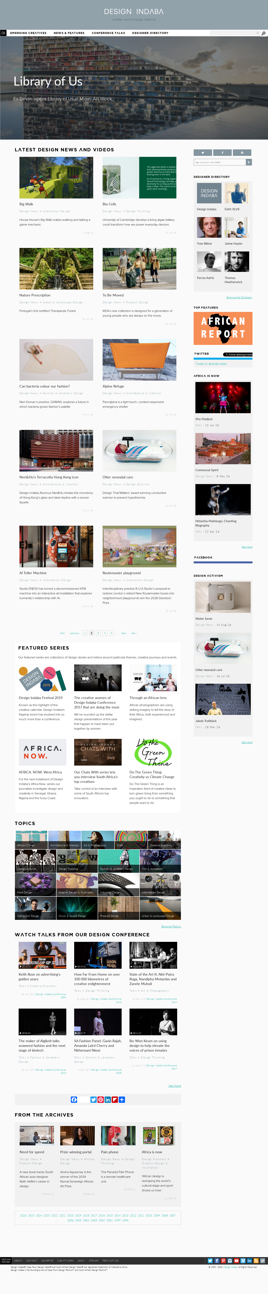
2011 (141, 1215)
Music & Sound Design (72, 916)
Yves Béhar (204, 243)
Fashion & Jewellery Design (63, 393)
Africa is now (152, 1151)
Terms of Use (110, 1260)
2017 (94, 1215)
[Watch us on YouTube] (236, 1260)
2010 (149, 1215)
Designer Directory (150, 33)
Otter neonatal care (118, 476)
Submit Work (65, 1260)
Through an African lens (148, 697)
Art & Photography (95, 845)
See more (174, 1085)
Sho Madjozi (203, 419)
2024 (39, 1215)
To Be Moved (113, 294)
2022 (55, 1215)
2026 (23, 1215)
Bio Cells (109, 203)
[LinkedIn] (108, 1099)
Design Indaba (206, 209)
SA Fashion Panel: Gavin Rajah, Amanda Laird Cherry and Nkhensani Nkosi (98, 1045)
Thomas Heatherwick (233, 279)
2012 (133, 1215)
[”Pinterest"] (242, 152)
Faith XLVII (232, 209)
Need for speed (32, 1151)
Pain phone (110, 1151)
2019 (78, 1215)
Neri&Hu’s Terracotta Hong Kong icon (48, 476)
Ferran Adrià (205, 277)
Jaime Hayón (233, 243)
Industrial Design (110, 892)
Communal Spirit (207, 470)
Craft (120, 845)
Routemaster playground (122, 572)
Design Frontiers (154, 1159)
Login (81, 1260)
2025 (31, 1215)
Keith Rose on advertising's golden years (39, 976)
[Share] (122, 1099)
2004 (86, 1220)
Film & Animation (152, 869)
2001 (110, 1220)
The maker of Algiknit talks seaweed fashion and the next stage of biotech (42, 1045)
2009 (157, 1215)
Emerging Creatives (28, 33)
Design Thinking (138, 211)
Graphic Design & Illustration (76, 892)
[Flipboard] (115, 1099)
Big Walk (26, 203)
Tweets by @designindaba (211, 364)
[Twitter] (93, 1099)
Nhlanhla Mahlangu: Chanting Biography (215, 523)
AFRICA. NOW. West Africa (40, 771)
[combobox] (235, 33)
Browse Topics (171, 926)
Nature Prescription (34, 294)
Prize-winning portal (75, 1151)
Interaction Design (57, 211)
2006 (70, 1220)
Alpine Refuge (113, 386)
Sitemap (93, 1260)
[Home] (134, 13)
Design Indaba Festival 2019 (41, 697)
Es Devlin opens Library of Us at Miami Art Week (62, 99)
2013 (125, 1215)
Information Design (57, 580)
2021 (62, 1215)
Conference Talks (108, 33)
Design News (29, 211)
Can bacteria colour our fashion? (44, 386)
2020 (70, 1215)
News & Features (69, 33)
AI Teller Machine (33, 572)
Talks (22, 986)
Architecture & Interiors (144, 393)
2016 (102, 1215)
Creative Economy (161, 845)
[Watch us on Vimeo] (243, 1260)
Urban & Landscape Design (63, 302)
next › (124, 633)
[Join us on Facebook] (222, 152)
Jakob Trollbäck (206, 720)
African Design (26, 845)
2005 (78, 1220)
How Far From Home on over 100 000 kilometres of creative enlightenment (97, 979)
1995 (125, 1220)
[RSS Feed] (256, 1260)
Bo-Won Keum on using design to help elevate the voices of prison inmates (149, 1045)
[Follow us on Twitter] (203, 152)
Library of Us (48, 80)
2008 (164, 1215)
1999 (117, 1220)
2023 (47, 1215)
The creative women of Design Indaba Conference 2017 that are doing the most (96, 702)
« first (62, 633)
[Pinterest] (101, 1099)
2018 (86, 1215)
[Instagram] (229, 1260)
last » (134, 633)
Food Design (24, 892)
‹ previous (74, 633)
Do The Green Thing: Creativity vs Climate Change (151, 774)
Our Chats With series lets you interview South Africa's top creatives (96, 776)
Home (3, 33)
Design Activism (138, 484)
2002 (102, 1220)
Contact (31, 1260)
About (18, 1260)
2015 (110, 1215)
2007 (172, 1215)
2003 (94, 1220)
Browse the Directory (240, 297)
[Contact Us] (262, 1260)
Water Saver (203, 618)
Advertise (47, 1260)
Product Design (137, 302)
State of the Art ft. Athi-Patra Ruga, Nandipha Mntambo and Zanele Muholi (153, 979)
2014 (117, 1215)
